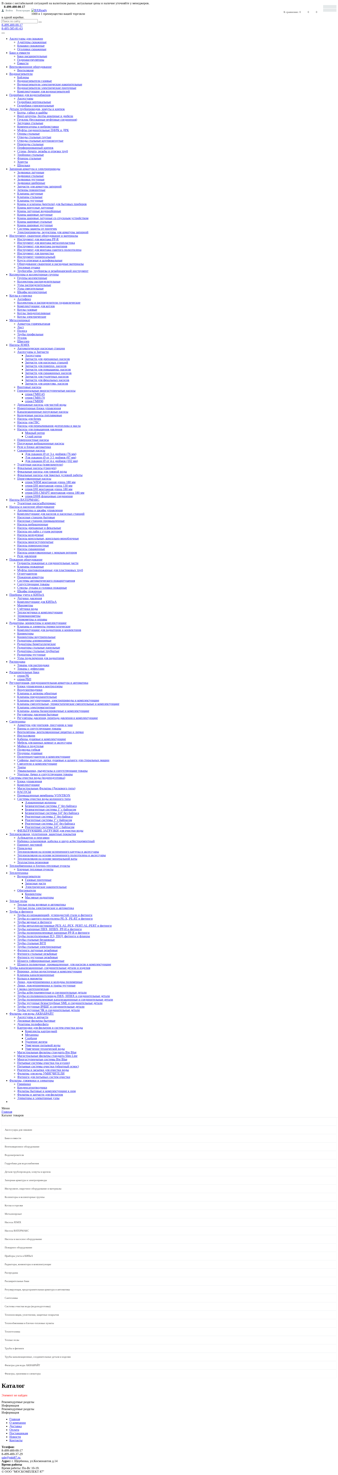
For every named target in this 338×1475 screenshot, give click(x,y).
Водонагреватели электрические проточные (46, 88)
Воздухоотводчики (29, 689)
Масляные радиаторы (39, 897)
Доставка (15, 1426)
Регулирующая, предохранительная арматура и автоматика (48, 682)
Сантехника (17, 721)
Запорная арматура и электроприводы (34, 169)
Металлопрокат (19, 320)
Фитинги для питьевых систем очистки (43, 1077)
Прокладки (24, 848)
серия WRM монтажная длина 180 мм (50, 482)
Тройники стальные (30, 154)
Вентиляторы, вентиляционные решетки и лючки (50, 732)
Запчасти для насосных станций (46, 362)
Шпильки (23, 165)
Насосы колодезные (30, 535)
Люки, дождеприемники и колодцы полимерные (50, 982)
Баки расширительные (32, 56)
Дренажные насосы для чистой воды (41, 404)
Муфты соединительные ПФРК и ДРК (43, 130)
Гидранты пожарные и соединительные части (47, 563)
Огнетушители (27, 573)
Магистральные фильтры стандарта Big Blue (46, 1052)
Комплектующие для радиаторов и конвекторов (49, 630)
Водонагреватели (21, 73)
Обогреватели (26, 890)
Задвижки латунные (30, 172)
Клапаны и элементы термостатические (43, 626)
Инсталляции (26, 735)
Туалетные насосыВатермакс (36, 503)
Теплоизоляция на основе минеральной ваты (47, 858)
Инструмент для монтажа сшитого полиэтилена (49, 249)
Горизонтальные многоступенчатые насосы (46, 390)
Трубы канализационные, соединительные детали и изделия (49, 968)
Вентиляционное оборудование (30, 66)
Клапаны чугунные (30, 200)
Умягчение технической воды (45, 1048)
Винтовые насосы (29, 387)
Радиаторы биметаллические (36, 644)
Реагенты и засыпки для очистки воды (43, 1070)
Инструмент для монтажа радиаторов (42, 246)
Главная (14, 1419)
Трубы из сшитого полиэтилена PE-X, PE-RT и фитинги (55, 918)
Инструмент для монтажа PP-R (38, 239)
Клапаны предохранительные (37, 696)
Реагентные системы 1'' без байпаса (49, 816)
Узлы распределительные (34, 285)
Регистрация (23, 10)
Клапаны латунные (30, 193)
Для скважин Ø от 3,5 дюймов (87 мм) (50, 457)
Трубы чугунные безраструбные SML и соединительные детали (59, 1003)
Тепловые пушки (28, 267)
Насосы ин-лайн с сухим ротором (39, 531)
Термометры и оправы (32, 619)
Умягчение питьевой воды (42, 1045)
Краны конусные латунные (35, 207)
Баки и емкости (19, 52)
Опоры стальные (28, 133)
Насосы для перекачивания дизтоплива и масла (49, 425)
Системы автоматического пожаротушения (46, 580)
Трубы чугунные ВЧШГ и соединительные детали (50, 1006)
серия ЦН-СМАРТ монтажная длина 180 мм (54, 492)
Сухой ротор (33, 436)
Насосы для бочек (29, 418)
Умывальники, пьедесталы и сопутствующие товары (52, 770)
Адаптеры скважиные (32, 42)
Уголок (22, 337)
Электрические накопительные (46, 887)
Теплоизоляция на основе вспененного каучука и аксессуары (58, 851)
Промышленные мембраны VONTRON (43, 795)
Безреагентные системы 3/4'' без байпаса (52, 813)
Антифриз (24, 299)
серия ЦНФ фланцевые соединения (49, 496)
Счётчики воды (27, 608)
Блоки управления (29, 781)
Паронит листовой (29, 844)
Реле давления (26, 556)
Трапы (21, 767)
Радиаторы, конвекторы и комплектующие (38, 623)
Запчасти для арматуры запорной (39, 186)
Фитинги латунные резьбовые (37, 950)
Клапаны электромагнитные (36, 707)
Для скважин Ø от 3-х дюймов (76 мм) (50, 454)
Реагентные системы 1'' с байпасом (48, 820)
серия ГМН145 (35, 394)
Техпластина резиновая (33, 862)
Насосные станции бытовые (36, 517)
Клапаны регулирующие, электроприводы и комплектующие (58, 700)
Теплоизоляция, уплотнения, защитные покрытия (42, 834)
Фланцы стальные (29, 158)
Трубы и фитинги (21, 911)
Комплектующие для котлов (36, 306)
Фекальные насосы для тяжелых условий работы (50, 475)
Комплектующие (28, 784)
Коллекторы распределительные (38, 281)
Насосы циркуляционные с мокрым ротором (47, 552)
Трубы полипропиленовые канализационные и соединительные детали (65, 999)
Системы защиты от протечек (37, 228)
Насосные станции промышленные (41, 520)
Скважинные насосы (31, 450)
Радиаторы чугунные (31, 654)
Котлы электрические (31, 316)
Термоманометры (28, 616)
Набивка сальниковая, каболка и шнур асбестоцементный (56, 841)
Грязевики (24, 1084)
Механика (32, 1034)
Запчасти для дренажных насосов (47, 359)
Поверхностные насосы (33, 440)
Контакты (15, 1440)
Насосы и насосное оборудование (31, 506)
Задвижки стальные (30, 176)
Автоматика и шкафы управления (40, 510)
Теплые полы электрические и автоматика (45, 908)
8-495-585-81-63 (12, 28)
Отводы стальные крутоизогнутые (40, 140)
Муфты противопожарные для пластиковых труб (50, 570)
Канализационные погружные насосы (42, 411)
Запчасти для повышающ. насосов (48, 369)
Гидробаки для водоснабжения (29, 95)
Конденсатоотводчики (32, 1087)
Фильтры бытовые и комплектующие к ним (46, 1091)
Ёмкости (23, 63)
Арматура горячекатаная (33, 323)
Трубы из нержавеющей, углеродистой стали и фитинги (54, 915)
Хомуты (22, 161)
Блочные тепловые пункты (35, 869)
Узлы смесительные (30, 288)
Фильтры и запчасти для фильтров (40, 1094)
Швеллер (23, 341)
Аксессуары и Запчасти (33, 352)
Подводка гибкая (28, 749)
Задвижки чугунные (30, 179)
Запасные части (35, 883)
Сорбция (31, 1038)
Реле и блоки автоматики (34, 447)
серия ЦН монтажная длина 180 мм (48, 489)
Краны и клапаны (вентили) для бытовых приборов (52, 204)
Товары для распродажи (33, 665)
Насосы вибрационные (32, 524)
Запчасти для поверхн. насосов (46, 366)
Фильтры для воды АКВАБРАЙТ (31, 1013)
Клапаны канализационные (35, 975)
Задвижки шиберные (31, 183)
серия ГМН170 (35, 397)
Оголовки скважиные (31, 49)
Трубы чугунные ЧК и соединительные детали (48, 1010)
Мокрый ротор (35, 433)
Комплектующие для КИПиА (37, 601)
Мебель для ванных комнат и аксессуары (44, 742)
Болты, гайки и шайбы (32, 112)
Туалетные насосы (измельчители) (40, 464)
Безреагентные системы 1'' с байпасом (50, 809)
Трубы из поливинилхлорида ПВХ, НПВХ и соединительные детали (63, 996)
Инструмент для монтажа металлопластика (46, 242)
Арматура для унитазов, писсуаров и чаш (45, 725)
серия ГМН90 (34, 401)
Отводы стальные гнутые (34, 137)
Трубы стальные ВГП (31, 943)
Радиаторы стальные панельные (38, 647)
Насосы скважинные (31, 549)
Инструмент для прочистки (35, 253)
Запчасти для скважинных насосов (48, 373)
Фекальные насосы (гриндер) (36, 468)
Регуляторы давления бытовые (37, 714)
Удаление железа (36, 1041)
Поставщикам (18, 1433)
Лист (20, 327)
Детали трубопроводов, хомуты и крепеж (37, 109)
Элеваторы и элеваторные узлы (38, 1098)
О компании (17, 1422)
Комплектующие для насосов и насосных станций (50, 513)
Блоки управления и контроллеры (40, 686)
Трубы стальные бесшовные (36, 939)
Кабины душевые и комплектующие (41, 739)
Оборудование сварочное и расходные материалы (50, 264)
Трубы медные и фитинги (34, 922)
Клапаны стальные (29, 197)
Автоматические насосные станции (41, 348)
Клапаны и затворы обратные (37, 693)
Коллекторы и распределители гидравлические (48, 302)
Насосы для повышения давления (39, 429)
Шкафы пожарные (29, 591)
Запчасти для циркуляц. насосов (46, 383)
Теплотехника (18, 872)
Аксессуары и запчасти (32, 1017)
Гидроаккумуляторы (30, 59)
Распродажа (17, 661)
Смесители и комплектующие (37, 763)
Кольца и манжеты (29, 978)
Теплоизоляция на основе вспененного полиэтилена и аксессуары (61, 855)
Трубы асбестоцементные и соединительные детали (52, 992)
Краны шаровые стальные (34, 221)
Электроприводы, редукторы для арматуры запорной (52, 232)
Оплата (14, 1429)
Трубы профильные (30, 334)
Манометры (25, 605)
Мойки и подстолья (30, 746)
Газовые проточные (38, 880)
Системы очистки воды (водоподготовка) (37, 777)
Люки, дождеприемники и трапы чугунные (46, 985)
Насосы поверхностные (33, 545)
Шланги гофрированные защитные (40, 960)
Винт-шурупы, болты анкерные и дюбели (45, 116)
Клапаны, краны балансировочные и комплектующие (53, 711)
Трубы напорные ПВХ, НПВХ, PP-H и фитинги (49, 929)
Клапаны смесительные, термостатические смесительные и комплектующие (68, 704)
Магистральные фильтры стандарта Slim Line (47, 1056)
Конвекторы (25, 633)
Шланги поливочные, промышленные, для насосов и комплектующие (64, 964)
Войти (9, 10)
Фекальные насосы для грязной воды (42, 471)
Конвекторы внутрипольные (36, 637)
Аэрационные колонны (40, 802)
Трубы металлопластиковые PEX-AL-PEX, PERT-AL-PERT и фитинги (64, 925)
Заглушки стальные (30, 123)
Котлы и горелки (20, 295)
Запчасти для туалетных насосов (47, 376)
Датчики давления (29, 598)
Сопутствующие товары (33, 584)
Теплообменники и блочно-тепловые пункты (39, 865)
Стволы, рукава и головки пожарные (42, 587)
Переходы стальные (30, 144)
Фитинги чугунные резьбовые (37, 957)
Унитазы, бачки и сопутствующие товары (45, 774)
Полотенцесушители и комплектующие (43, 756)
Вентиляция (25, 70)
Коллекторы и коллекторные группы (34, 274)
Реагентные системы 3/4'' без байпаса (50, 823)
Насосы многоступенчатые (35, 542)
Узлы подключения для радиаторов (40, 658)
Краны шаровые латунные (35, 214)
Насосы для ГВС (28, 422)
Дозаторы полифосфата (33, 1024)
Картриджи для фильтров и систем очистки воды (50, 1027)
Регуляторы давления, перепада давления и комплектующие (57, 718)
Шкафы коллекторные (32, 292)
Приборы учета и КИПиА (26, 594)
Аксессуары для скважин (26, 38)
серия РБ (23, 675)
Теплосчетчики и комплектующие (40, 612)
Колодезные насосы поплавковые (39, 415)
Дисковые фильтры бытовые (36, 1020)
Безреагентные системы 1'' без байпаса (51, 806)
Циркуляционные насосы (34, 478)
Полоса (22, 330)
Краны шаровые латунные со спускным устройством (52, 218)
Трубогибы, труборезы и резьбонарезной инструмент (52, 271)
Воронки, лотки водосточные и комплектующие (49, 971)
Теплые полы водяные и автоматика (41, 904)
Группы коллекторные (32, 278)
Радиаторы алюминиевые (34, 640)
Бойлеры (23, 77)
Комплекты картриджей (41, 1031)
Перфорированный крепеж (35, 147)
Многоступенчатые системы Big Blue (42, 1059)
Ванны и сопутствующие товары (39, 728)
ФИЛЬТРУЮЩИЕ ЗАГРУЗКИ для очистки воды (50, 830)
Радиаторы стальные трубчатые (38, 651)
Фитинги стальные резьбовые (37, 953)
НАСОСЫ (24, 792)
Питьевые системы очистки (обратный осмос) (48, 1066)
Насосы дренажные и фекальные (39, 528)
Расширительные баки (24, 672)
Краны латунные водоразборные (39, 211)
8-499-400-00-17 (12, 25)
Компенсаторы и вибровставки (38, 126)
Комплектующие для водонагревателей (43, 91)
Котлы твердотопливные (33, 313)
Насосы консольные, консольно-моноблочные (48, 538)
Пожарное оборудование (25, 559)
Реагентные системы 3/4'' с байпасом (49, 827)
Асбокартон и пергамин (33, 837)
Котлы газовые (27, 309)
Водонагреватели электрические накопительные (49, 84)
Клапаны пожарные (30, 566)
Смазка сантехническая (33, 989)
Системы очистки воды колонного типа (44, 799)
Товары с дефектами (30, 668)
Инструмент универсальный (36, 257)
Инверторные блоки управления (39, 408)
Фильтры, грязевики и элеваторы (31, 1080)
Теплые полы (18, 901)
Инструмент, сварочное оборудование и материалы (43, 235)
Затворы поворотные (31, 190)
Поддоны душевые (29, 753)
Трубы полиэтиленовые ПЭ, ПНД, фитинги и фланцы (53, 936)
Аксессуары (25, 98)
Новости (15, 1436)
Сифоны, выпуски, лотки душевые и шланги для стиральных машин (63, 760)
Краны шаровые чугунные (35, 225)
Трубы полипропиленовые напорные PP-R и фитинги (53, 932)
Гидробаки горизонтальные (35, 105)
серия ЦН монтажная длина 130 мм (48, 485)
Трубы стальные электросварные (39, 946)
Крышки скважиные (31, 45)
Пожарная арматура (30, 577)
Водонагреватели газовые (34, 81)
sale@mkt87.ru (11, 1457)
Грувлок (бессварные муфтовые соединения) (47, 119)
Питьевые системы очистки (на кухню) (43, 1063)
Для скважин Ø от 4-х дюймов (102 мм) (51, 461)
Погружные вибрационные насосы (40, 443)
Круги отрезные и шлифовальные (39, 260)
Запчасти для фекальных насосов (47, 380)
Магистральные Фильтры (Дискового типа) (46, 788)
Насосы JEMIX (19, 345)
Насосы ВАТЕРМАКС (24, 499)
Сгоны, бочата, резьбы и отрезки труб (42, 151)
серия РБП (24, 679)
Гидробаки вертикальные (34, 102)
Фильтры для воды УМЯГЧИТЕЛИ (41, 1073)
